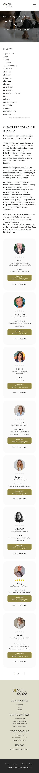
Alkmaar (6, 84)
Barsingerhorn (9, 114)
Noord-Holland (24, 17)
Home (5, 17)
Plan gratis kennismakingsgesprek (20, 277)
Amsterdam (8, 90)
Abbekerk (7, 72)
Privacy (15, 764)
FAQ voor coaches (19, 740)
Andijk (5, 96)
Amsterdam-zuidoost (12, 93)
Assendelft (7, 105)
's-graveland (8, 54)
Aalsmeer (7, 63)
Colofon (31, 764)
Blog (19, 707)
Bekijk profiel (19, 284)
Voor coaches (19, 735)
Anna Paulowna (9, 102)
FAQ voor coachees (19, 726)
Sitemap (8, 764)
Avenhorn (7, 108)
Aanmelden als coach (19, 738)
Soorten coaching (19, 721)
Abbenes (7, 75)
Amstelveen (8, 87)
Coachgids (13, 17)
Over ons (19, 705)
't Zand (6, 60)
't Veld (5, 57)
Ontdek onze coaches (19, 724)
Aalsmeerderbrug (10, 66)
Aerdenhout (8, 78)
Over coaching (19, 719)
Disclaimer (23, 764)
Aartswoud (7, 69)
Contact (19, 710)
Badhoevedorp (9, 111)
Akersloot (7, 81)
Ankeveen (7, 99)
